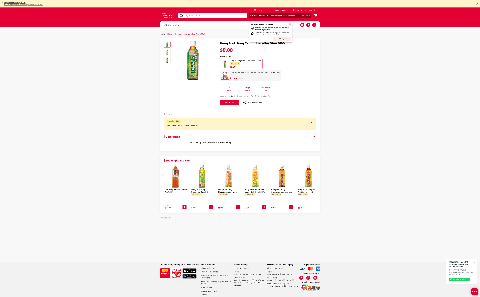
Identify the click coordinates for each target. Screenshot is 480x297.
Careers (204, 294)
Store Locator (300, 10)
